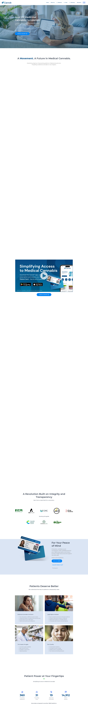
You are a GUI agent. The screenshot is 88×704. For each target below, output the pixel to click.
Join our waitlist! (19, 36)
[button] (44, 276)
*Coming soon (55, 568)
